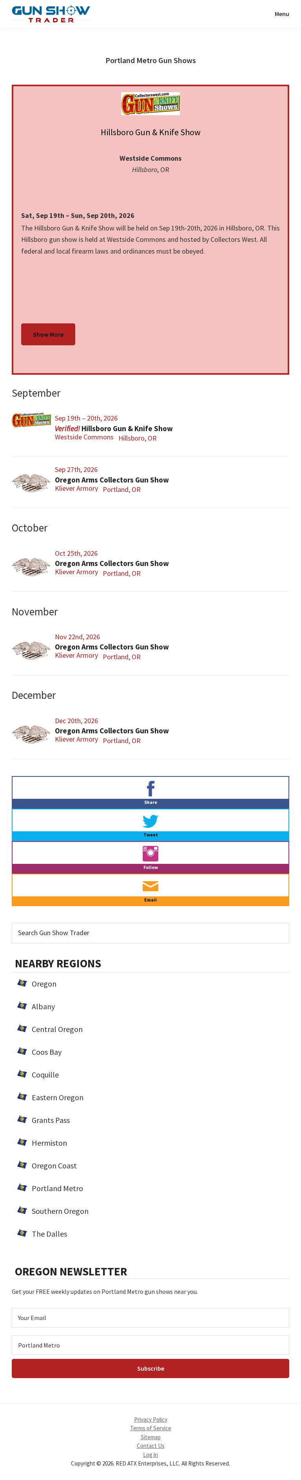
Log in (150, 1454)
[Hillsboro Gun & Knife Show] (150, 103)
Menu (282, 14)
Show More (48, 334)
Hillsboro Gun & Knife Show (151, 132)
